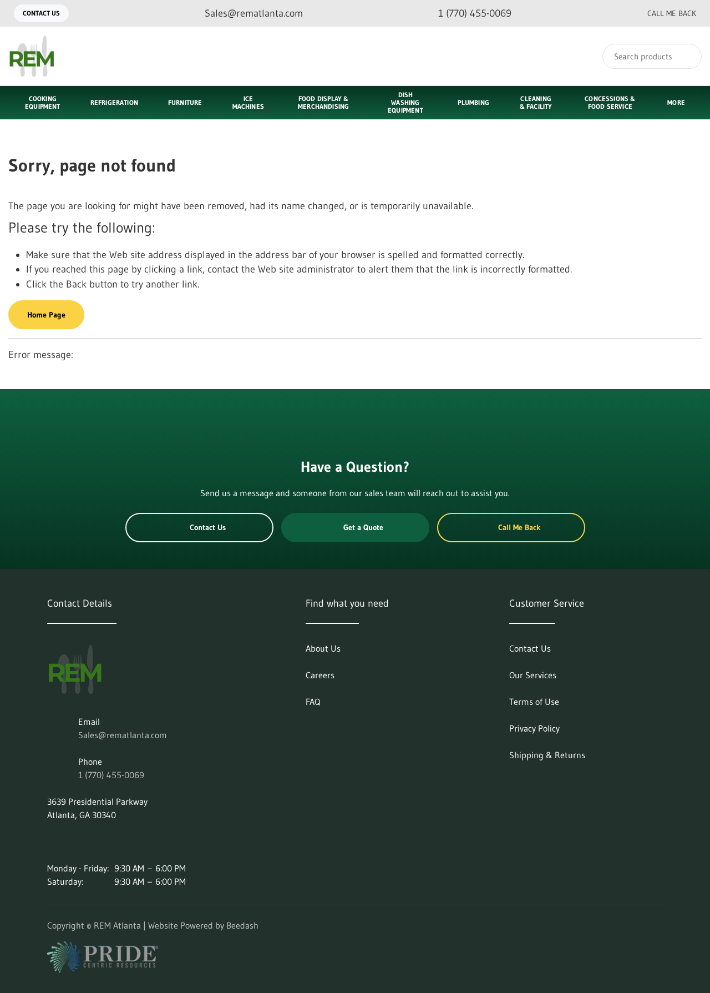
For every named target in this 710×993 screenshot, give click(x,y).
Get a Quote (363, 527)
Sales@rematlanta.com (122, 734)
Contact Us (41, 13)
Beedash (242, 925)
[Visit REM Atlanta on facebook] (99, 841)
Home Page (46, 315)
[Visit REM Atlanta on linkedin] (52, 841)
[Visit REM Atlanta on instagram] (75, 841)
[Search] (686, 56)
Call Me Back (671, 13)
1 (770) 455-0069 (111, 774)
